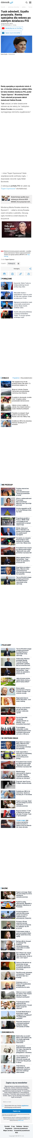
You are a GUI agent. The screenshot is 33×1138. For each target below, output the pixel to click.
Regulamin (8, 1128)
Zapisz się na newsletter (12, 33)
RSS (16, 1132)
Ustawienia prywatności (22, 1130)
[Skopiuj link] (20, 274)
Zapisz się (16, 1111)
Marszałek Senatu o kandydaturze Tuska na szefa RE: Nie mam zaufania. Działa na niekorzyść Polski (23, 295)
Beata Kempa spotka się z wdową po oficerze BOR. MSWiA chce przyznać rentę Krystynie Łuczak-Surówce (21, 199)
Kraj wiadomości (26, 378)
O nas (13, 1126)
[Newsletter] (4, 274)
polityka (24, 7)
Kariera (25, 1126)
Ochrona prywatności (21, 1128)
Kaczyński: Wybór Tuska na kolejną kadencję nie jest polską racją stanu (22, 285)
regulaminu (24, 1105)
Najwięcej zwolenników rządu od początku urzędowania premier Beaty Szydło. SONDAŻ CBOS (23, 305)
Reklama (19, 1126)
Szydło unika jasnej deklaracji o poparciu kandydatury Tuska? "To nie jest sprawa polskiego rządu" (23, 314)
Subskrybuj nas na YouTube (13, 28)
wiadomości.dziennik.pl (13, 7)
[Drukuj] (12, 274)
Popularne (16, 378)
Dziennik (3, 7)
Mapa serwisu (8, 1130)
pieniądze (11, 263)
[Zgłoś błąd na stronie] (28, 274)
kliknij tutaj (20, 1120)
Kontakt (7, 1126)
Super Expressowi (8, 189)
